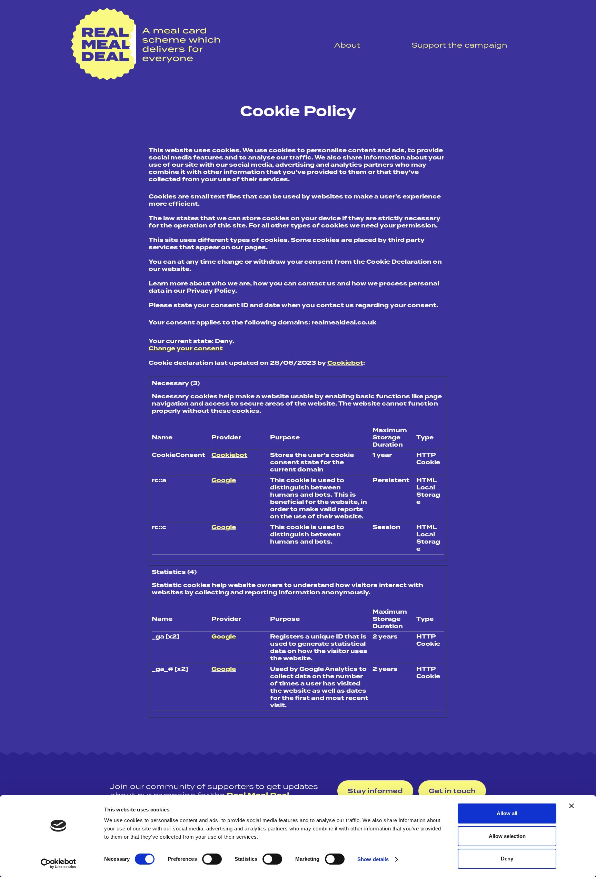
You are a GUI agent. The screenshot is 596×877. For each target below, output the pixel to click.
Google (223, 480)
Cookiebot (345, 363)
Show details (373, 859)
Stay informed (375, 791)
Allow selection (507, 836)
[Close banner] (571, 805)
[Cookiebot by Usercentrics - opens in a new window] (58, 863)
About (347, 45)
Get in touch (452, 791)
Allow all (507, 813)
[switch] (212, 859)
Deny (507, 858)
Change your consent (186, 348)
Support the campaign (459, 45)
